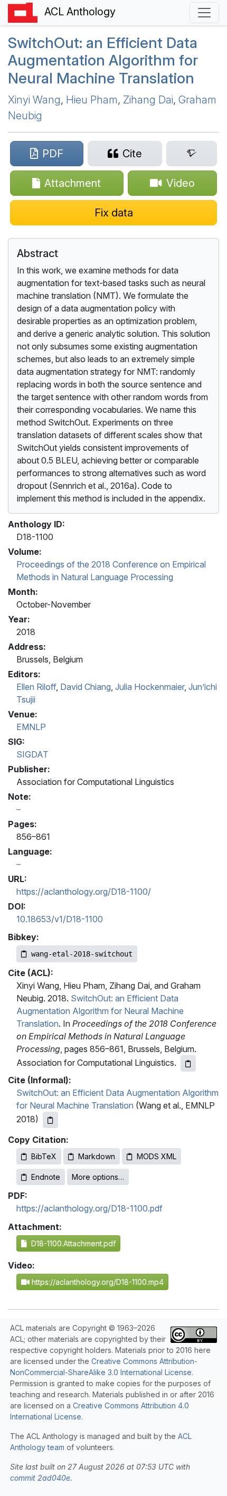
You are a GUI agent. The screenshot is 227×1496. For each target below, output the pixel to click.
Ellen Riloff (36, 686)
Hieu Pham (92, 99)
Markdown (96, 1156)
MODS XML (156, 1156)
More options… (98, 1176)
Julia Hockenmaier (149, 686)
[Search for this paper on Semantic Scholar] (191, 153)
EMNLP (31, 727)
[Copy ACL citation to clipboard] (188, 1063)
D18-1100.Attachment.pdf (71, 1243)
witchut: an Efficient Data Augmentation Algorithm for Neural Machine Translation (103, 60)
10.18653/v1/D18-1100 (59, 919)
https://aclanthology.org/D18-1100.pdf (89, 1208)
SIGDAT (32, 754)
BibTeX (43, 1156)
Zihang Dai (148, 99)
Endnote (45, 1176)
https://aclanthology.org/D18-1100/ (83, 891)
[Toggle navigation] (204, 12)
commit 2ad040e (40, 1477)
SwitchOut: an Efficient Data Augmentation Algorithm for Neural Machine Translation (100, 1011)
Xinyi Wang (34, 99)
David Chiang (85, 686)
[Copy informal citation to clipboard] (50, 1120)
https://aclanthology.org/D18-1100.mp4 (97, 1281)
